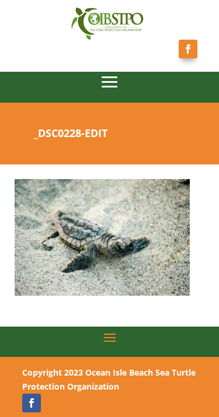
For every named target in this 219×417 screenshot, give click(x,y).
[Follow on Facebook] (188, 49)
